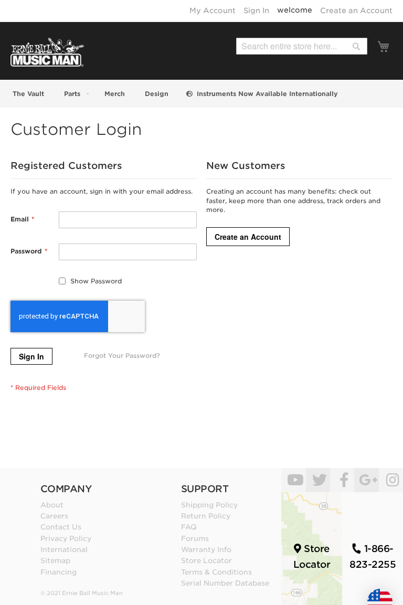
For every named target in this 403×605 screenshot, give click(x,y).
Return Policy (205, 516)
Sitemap (55, 560)
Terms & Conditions (216, 572)
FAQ (189, 527)
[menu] (201, 94)
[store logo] (47, 52)
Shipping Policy (209, 505)
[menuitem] (27, 94)
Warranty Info (206, 549)
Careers (54, 516)
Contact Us (60, 527)
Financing (58, 572)
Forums (195, 538)
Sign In (256, 10)
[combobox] (301, 46)
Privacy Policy (65, 538)
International (64, 549)
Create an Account (356, 10)
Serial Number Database (225, 583)
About (51, 505)
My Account (212, 10)
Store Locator (206, 560)
